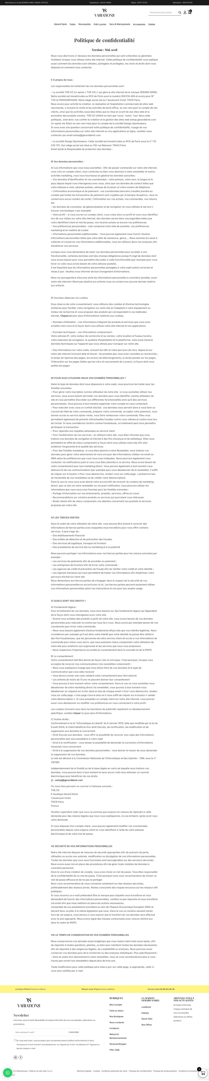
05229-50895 (105, 3)
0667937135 (187, 3)
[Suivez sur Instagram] (15, 1057)
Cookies (96, 1071)
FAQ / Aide (114, 1050)
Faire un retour (116, 1010)
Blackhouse (22, 1071)
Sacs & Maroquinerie (119, 24)
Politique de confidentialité (140, 1071)
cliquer (77, 713)
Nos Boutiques (116, 1016)
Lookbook (146, 1007)
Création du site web (38, 1071)
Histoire (145, 1013)
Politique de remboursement (165, 1071)
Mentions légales (84, 1071)
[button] (7, 1072)
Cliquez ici (66, 315)
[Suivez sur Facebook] (21, 1057)
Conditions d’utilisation (188, 1071)
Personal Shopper (118, 1044)
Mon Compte (116, 1004)
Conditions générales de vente (114, 1071)
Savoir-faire (147, 1019)
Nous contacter (117, 1022)
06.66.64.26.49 (167, 989)
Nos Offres (147, 1024)
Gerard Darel (60, 24)
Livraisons (114, 1028)
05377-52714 (142, 3)
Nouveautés (84, 24)
